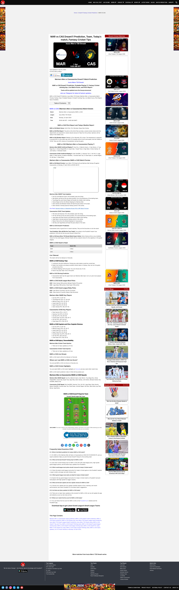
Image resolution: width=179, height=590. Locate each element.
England (92, 570)
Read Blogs (126, 289)
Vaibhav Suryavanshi (125, 577)
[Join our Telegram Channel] (76, 435)
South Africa (93, 568)
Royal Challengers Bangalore (97, 575)
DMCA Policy (153, 565)
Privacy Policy (146, 587)
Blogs (153, 2)
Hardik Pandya (123, 570)
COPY (89, 445)
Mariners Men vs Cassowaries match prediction (62, 518)
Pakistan (92, 572)
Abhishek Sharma (124, 572)
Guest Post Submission (155, 566)
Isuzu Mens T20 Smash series (85, 522)
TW (66, 445)
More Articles (126, 384)
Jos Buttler (122, 575)
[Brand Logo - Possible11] (23, 566)
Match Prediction (161, 2)
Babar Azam (123, 568)
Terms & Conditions (134, 587)
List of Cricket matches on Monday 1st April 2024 (68, 529)
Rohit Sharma (123, 566)
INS (11, 587)
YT (22, 587)
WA (74, 445)
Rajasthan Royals (94, 574)
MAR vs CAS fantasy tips (68, 520)
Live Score (106, 2)
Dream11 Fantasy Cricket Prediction (87, 12)
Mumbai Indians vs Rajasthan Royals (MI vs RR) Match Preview (72, 208)
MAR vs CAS (54, 109)
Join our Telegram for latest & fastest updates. (76, 93)
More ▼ (171, 2)
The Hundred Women (51, 565)
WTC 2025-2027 (50, 566)
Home (90, 2)
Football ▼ (129, 2)
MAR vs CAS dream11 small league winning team (70, 525)
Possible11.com (84, 500)
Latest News (145, 2)
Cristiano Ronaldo (124, 579)
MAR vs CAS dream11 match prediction (85, 518)
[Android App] (23, 572)
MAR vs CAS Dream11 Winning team (71, 524)
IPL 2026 (48, 570)
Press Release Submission (156, 568)
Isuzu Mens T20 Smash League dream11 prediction (63, 522)
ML (85, 445)
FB (62, 445)
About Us (175, 587)
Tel (3, 587)
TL (78, 445)
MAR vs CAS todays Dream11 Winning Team (78, 527)
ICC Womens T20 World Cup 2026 (54, 568)
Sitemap (152, 570)
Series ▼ (113, 2)
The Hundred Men (50, 574)
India (92, 565)
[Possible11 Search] (176, 2)
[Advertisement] (89, 8)
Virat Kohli (122, 565)
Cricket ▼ (121, 2)
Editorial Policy (157, 587)
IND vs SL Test (97, 2)
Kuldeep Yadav (123, 574)
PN (81, 445)
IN (18, 587)
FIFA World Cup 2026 (51, 572)
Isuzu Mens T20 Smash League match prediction (89, 520)
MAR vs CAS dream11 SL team (91, 525)
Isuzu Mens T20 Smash (76, 82)
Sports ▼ (137, 2)
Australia (92, 566)
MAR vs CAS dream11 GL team (58, 527)
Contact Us (167, 587)
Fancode (78, 369)
